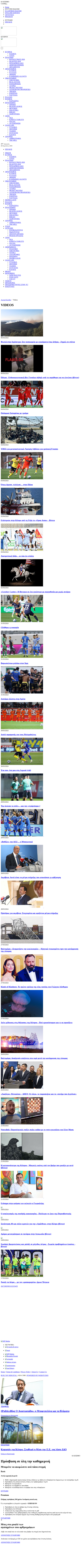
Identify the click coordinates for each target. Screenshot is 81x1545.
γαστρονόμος (9, 15)
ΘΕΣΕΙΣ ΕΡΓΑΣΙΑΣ (16, 236)
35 (17, 1286)
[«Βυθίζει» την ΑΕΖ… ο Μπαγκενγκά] (43, 836)
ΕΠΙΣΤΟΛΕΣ (9, 286)
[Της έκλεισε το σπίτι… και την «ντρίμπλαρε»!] (43, 800)
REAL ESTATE (14, 82)
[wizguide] (9, 1359)
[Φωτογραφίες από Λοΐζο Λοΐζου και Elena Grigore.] (43, 1016)
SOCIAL (12, 121)
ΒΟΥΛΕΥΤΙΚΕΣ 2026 (17, 59)
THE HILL (13, 140)
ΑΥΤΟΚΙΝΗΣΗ (14, 123)
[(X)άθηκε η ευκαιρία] (43, 621)
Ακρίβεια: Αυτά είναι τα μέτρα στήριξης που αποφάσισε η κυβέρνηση (31, 877)
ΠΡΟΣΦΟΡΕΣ (10, 283)
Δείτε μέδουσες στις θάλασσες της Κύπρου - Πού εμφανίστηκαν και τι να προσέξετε (36, 1022)
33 (13, 1286)
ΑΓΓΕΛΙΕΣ (9, 228)
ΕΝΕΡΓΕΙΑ (13, 93)
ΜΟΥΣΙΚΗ (13, 108)
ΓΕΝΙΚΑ (12, 253)
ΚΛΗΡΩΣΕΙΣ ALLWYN (18, 76)
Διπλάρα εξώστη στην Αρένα (13, 699)
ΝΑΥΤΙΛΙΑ (13, 95)
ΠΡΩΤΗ (8, 153)
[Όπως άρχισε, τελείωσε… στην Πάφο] (43, 479)
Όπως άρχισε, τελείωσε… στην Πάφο (17, 484)
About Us (35, 1372)
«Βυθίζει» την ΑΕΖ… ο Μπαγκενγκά (17, 842)
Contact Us (43, 1372)
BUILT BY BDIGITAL (9, 1375)
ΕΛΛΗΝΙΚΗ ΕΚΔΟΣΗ (13, 11)
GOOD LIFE (9, 125)
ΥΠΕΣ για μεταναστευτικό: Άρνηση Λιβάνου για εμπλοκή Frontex (29, 449)
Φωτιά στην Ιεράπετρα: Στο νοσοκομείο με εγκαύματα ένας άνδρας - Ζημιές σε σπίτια (38, 342)
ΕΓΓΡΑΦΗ (4, 1491)
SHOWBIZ (13, 129)
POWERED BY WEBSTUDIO (37, 1375)
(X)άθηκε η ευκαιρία (10, 627)
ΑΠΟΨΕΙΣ (9, 136)
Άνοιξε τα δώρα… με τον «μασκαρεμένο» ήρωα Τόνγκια (25, 1282)
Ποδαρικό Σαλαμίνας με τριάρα (14, 413)
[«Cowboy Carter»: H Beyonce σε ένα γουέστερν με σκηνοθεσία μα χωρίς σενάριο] (43, 586)
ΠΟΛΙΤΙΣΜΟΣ (10, 103)
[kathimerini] (9, 1354)
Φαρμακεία (9, 16)
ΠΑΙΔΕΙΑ (12, 54)
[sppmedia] (5, 1341)
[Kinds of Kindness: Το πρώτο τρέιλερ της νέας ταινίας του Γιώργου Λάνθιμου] (43, 981)
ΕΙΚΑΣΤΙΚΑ (13, 110)
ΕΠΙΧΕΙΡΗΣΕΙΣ (15, 84)
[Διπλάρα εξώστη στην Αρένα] (43, 693)
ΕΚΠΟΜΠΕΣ (10, 273)
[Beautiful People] (11, 1356)
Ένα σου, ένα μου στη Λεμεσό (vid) (16, 770)
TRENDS (12, 91)
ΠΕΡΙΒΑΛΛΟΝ (10, 200)
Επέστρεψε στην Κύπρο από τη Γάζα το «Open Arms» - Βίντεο (28, 520)
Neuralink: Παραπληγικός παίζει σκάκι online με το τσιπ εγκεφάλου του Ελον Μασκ (37, 1130)
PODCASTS (13, 277)
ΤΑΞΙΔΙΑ (12, 131)
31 (10, 1286)
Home (7, 7)
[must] (7, 1350)
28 (5, 1286)
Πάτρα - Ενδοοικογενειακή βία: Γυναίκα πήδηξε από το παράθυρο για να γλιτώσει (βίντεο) (40, 377)
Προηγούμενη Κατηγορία (9, 1415)
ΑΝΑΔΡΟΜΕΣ (14, 254)
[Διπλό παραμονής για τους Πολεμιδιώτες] (43, 729)
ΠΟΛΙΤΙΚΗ (9, 57)
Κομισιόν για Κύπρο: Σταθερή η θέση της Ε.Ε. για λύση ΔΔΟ (34, 1449)
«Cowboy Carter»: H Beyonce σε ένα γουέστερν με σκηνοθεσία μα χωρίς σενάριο (35, 592)
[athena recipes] (10, 1362)
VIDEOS (8, 281)
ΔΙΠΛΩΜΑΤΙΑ (14, 67)
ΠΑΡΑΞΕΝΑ (14, 101)
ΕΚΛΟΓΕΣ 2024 (15, 61)
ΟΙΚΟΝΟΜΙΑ (14, 80)
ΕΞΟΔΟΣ (12, 135)
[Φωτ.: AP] (43, 943)
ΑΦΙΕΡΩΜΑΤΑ (10, 247)
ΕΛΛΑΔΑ (12, 72)
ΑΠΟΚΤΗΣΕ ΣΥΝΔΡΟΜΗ (10, 1535)
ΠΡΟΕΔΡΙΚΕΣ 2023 (16, 63)
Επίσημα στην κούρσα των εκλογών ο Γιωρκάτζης (22, 1203)
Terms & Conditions (13, 1372)
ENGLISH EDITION (12, 13)
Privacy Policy (25, 1372)
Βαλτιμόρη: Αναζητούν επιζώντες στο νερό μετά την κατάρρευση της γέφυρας (34, 1058)
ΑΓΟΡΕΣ (12, 86)
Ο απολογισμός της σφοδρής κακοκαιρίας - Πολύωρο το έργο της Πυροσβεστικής (36, 1214)
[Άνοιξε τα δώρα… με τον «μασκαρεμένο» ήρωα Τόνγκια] (43, 1276)
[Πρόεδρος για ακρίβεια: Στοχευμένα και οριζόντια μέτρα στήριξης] (43, 907)
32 (12, 1286)
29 (7, 1286)
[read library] (9, 1368)
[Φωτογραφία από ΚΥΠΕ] (43, 443)
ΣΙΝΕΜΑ (12, 104)
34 (15, 1286)
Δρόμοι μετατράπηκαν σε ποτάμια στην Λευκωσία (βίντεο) (26, 1234)
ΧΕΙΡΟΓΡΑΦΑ (14, 114)
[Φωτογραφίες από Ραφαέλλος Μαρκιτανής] (43, 1159)
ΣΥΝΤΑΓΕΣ (13, 133)
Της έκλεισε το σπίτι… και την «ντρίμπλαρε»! (20, 806)
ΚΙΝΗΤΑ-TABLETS (16, 119)
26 (2, 1286)
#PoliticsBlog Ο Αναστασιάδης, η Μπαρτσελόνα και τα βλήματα (35, 1411)
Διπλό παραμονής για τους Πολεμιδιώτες (18, 734)
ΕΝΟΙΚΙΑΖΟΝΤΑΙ (16, 230)
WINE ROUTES (15, 275)
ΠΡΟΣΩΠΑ (13, 256)
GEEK (7, 116)
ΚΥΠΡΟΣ (8, 52)
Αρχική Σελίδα (6, 300)
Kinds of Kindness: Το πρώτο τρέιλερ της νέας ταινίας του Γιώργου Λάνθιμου (34, 987)
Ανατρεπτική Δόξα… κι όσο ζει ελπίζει (17, 556)
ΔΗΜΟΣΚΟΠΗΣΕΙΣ (16, 65)
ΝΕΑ (11, 118)
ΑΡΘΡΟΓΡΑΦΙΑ (15, 138)
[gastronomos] (10, 1365)
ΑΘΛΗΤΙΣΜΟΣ (10, 69)
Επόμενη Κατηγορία (7, 1454)
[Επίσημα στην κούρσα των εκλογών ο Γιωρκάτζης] (43, 1197)
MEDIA (8, 271)
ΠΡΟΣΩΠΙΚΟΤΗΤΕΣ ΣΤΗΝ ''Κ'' (16, 285)
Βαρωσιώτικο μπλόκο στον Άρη (14, 663)
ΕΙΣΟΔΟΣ (8, 22)
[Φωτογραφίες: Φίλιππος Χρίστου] (43, 871)
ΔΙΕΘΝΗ (12, 74)
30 (8, 1286)
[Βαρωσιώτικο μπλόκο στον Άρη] (43, 657)
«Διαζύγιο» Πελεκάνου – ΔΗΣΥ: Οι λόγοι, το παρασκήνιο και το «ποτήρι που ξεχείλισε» (39, 1094)
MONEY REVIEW (16, 87)
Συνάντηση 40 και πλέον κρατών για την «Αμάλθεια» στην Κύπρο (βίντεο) (33, 1224)
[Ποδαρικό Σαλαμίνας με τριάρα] (43, 407)
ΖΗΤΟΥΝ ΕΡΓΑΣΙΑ (16, 234)
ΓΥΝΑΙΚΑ (13, 127)
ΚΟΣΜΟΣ (8, 99)
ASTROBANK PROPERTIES (19, 89)
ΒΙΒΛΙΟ (12, 112)
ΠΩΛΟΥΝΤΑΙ (14, 232)
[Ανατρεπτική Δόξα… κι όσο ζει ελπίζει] (43, 550)
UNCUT (12, 279)
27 (3, 1286)
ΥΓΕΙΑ (11, 55)
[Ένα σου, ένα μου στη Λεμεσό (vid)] (43, 764)
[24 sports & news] (11, 1347)
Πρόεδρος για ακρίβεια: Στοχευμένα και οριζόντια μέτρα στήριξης (29, 913)
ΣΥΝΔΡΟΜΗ (5, 1518)
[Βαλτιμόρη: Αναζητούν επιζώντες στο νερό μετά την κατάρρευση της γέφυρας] (43, 1052)
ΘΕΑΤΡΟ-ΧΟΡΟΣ (15, 106)
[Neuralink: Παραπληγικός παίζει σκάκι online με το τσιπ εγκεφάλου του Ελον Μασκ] (43, 1124)
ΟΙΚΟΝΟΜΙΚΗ (10, 78)
